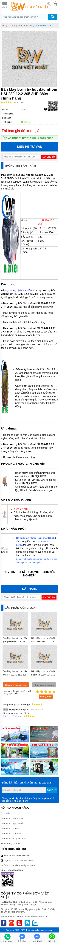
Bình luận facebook (44, 685)
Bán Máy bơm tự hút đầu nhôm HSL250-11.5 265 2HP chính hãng (43, 674)
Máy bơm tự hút (21, 25)
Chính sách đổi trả (10, 828)
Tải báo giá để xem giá (20, 131)
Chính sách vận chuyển (12, 823)
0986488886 (23, 855)
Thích (16, 716)
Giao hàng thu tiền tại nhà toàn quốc (29, 138)
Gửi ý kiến (45, 696)
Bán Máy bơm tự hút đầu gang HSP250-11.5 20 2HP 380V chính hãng (15, 641)
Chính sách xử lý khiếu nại (14, 838)
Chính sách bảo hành (11, 833)
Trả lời (6, 716)
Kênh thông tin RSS (10, 843)
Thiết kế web (31, 930)
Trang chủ (6, 25)
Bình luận (19, 103)
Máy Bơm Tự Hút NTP (40, 25)
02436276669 (27, 860)
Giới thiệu (5, 813)
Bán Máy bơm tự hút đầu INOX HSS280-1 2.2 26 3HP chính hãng (43, 641)
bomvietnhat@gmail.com (23, 865)
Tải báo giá (52, 109)
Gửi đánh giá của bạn (16, 685)
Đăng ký (52, 790)
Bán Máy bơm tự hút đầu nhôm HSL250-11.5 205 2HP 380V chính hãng (15, 674)
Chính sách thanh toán (12, 818)
